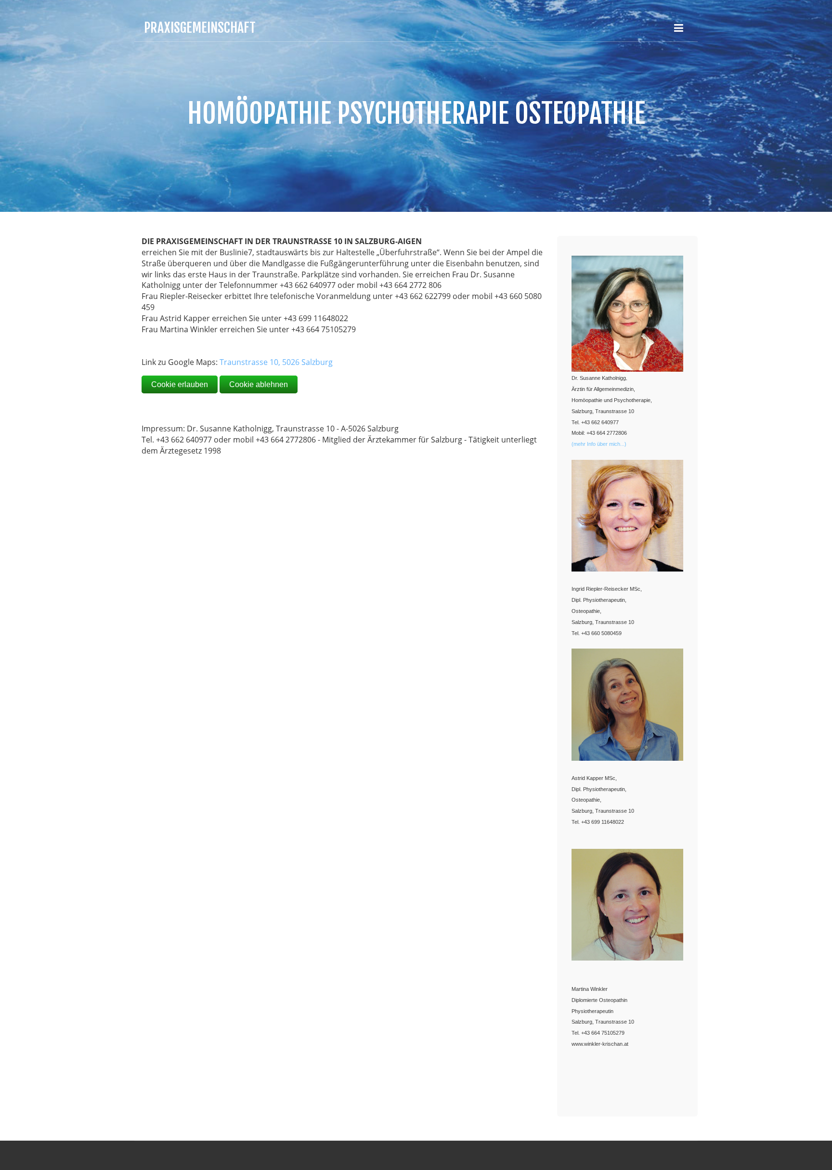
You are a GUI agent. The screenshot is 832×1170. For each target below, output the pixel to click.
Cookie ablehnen (258, 384)
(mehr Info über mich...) (599, 444)
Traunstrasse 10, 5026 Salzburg (276, 362)
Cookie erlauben (179, 384)
